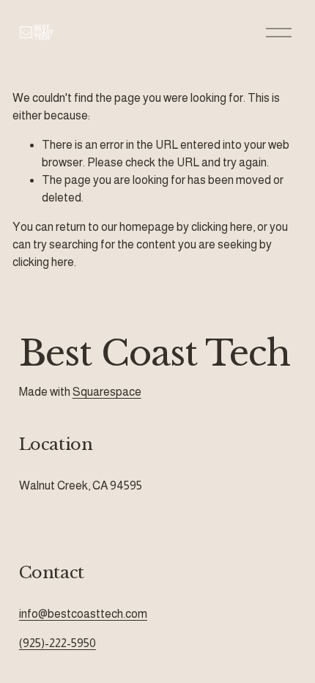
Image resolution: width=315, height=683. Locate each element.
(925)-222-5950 (57, 643)
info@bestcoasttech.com (83, 614)
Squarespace (107, 391)
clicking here (222, 227)
